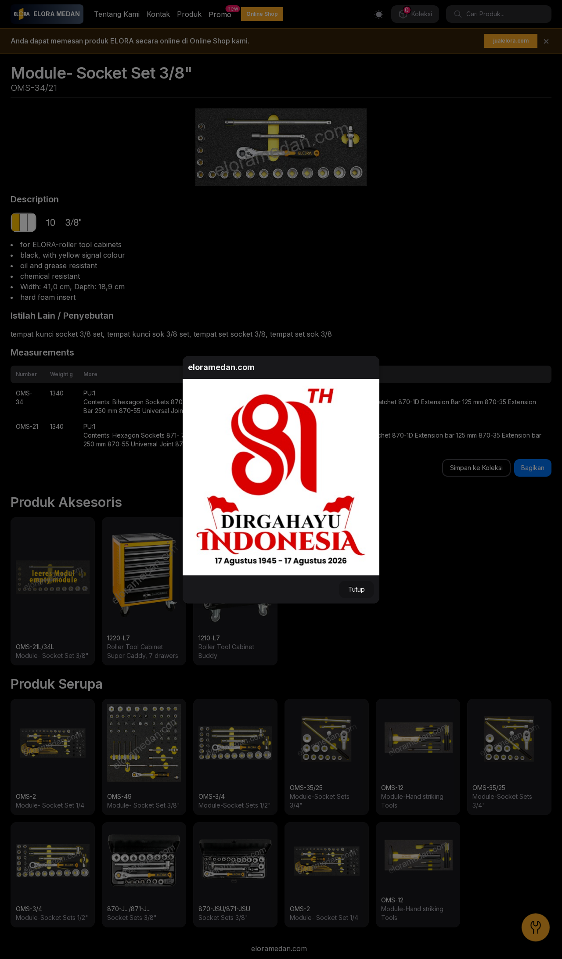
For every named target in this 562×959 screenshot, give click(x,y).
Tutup (356, 589)
